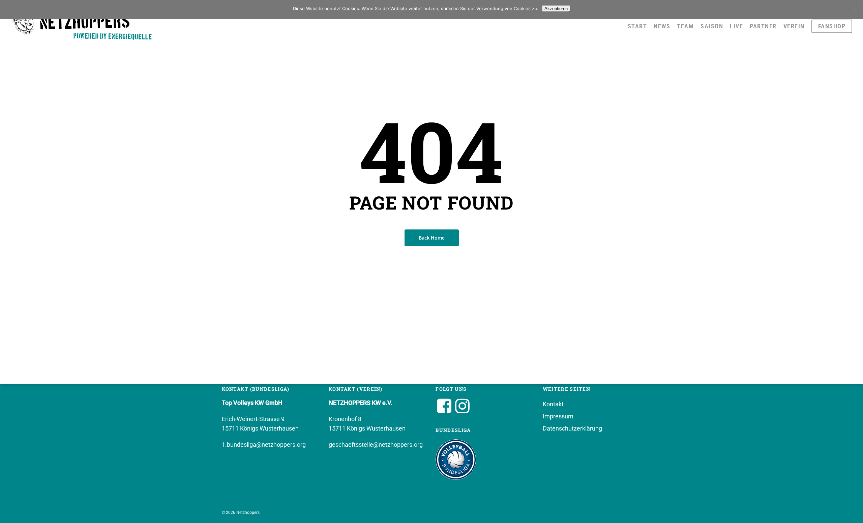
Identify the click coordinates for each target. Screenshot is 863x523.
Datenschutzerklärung (572, 428)
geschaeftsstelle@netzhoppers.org (376, 444)
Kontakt (553, 404)
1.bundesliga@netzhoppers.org (264, 444)
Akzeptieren (556, 8)
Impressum (558, 416)
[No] (854, 9)
